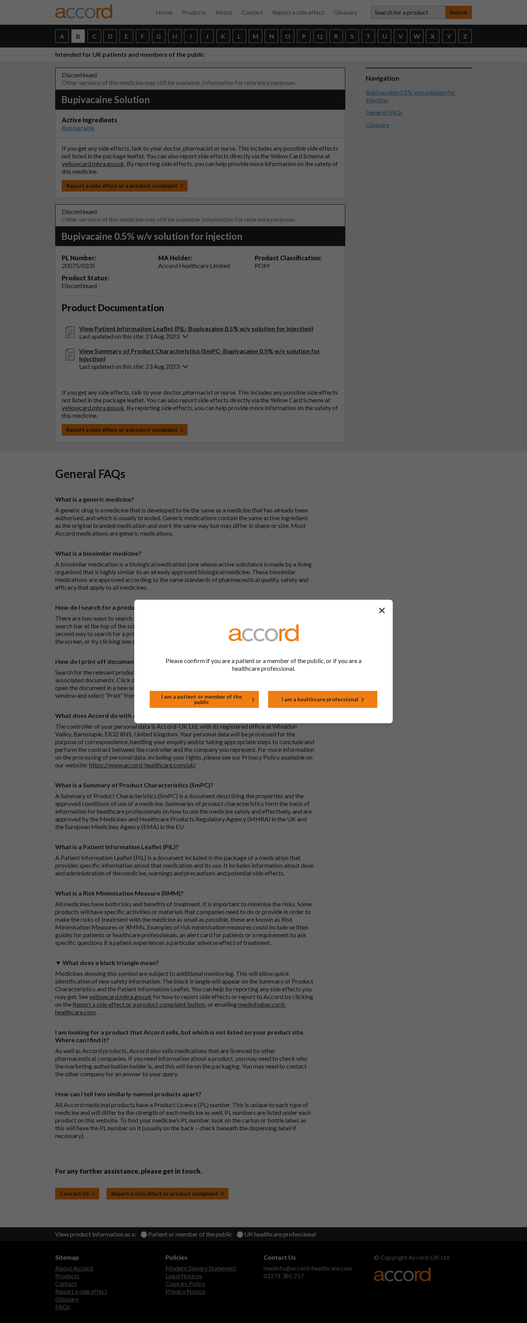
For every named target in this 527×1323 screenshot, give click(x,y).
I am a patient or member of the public (201, 699)
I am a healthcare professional (320, 699)
